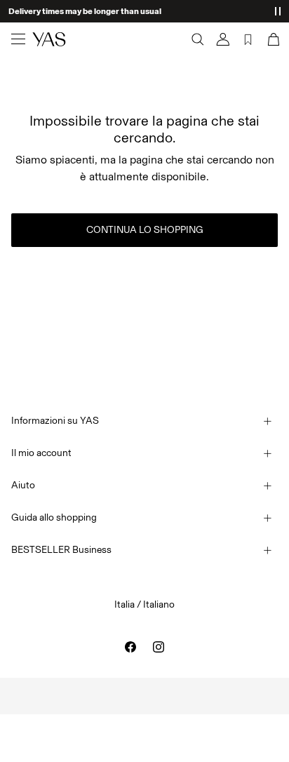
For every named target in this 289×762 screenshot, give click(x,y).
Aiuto (23, 485)
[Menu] (18, 39)
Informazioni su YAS (55, 421)
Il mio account (41, 453)
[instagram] (158, 647)
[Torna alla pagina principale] (49, 39)
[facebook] (130, 647)
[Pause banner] (278, 11)
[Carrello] (272, 39)
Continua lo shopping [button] (144, 230)
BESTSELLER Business (61, 550)
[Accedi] (223, 39)
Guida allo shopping (54, 517)
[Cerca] (197, 39)
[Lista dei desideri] (248, 39)
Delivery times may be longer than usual (84, 11)
